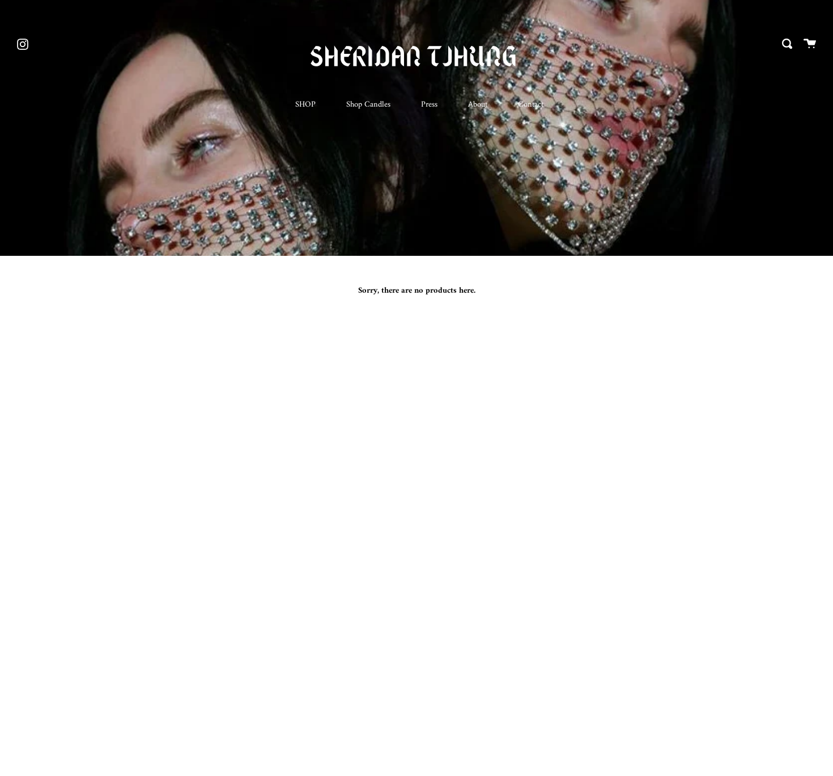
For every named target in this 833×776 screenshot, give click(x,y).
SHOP (305, 105)
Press (429, 105)
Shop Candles (368, 105)
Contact (530, 105)
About (477, 105)
